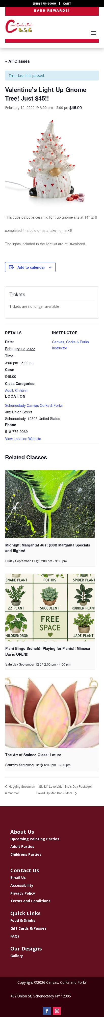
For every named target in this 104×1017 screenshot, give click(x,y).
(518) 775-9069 (44, 3)
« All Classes (17, 61)
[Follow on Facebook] (47, 1011)
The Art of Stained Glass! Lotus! (33, 754)
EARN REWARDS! (52, 10)
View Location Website (23, 438)
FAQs (14, 936)
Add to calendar (31, 267)
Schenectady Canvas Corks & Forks (34, 405)
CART (67, 3)
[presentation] (50, 504)
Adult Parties (22, 846)
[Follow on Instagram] (57, 1011)
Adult (9, 390)
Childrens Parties (25, 854)
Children (22, 390)
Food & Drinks (22, 920)
